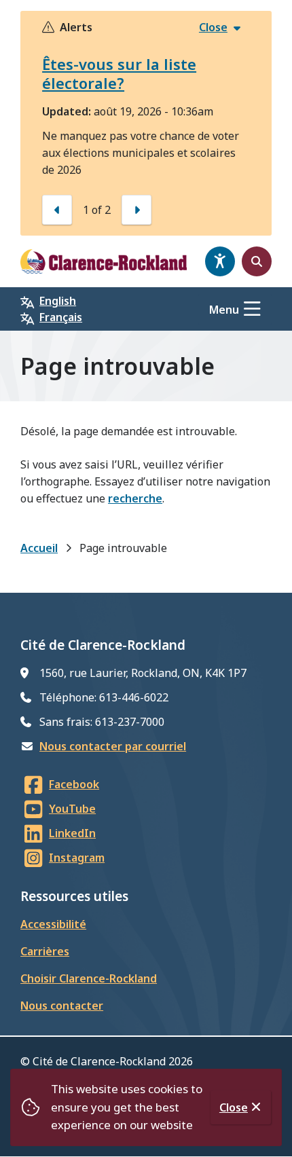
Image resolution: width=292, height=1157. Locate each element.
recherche (135, 498)
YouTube (72, 808)
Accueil (39, 547)
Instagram (77, 857)
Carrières (44, 951)
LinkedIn (72, 833)
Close (233, 1107)
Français (60, 317)
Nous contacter (61, 1005)
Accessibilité (53, 924)
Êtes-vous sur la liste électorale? (119, 73)
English (57, 300)
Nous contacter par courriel (112, 746)
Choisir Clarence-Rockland (88, 978)
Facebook (74, 784)
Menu (224, 309)
